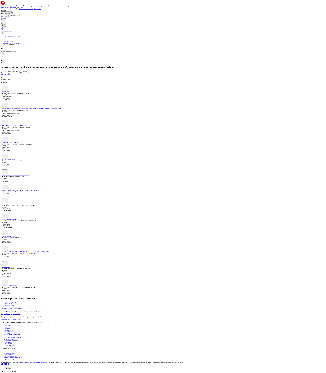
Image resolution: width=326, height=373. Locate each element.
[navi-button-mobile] (2, 33)
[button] (2, 28)
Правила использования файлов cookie (30, 9)
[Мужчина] (4, 105)
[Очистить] (3, 54)
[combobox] (8, 50)
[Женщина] (4, 88)
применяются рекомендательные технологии (34, 362)
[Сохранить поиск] (2, 60)
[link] (3, 24)
